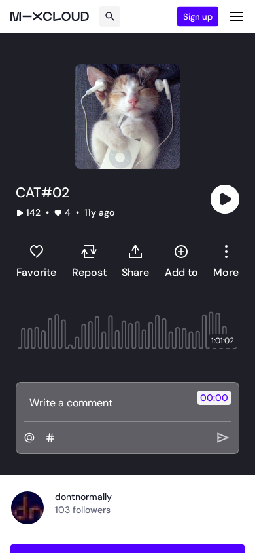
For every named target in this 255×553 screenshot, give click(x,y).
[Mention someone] (29, 437)
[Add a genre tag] (50, 437)
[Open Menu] (237, 16)
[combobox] (225, 260)
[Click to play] (225, 199)
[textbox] (105, 402)
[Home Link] (49, 16)
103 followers (82, 510)
